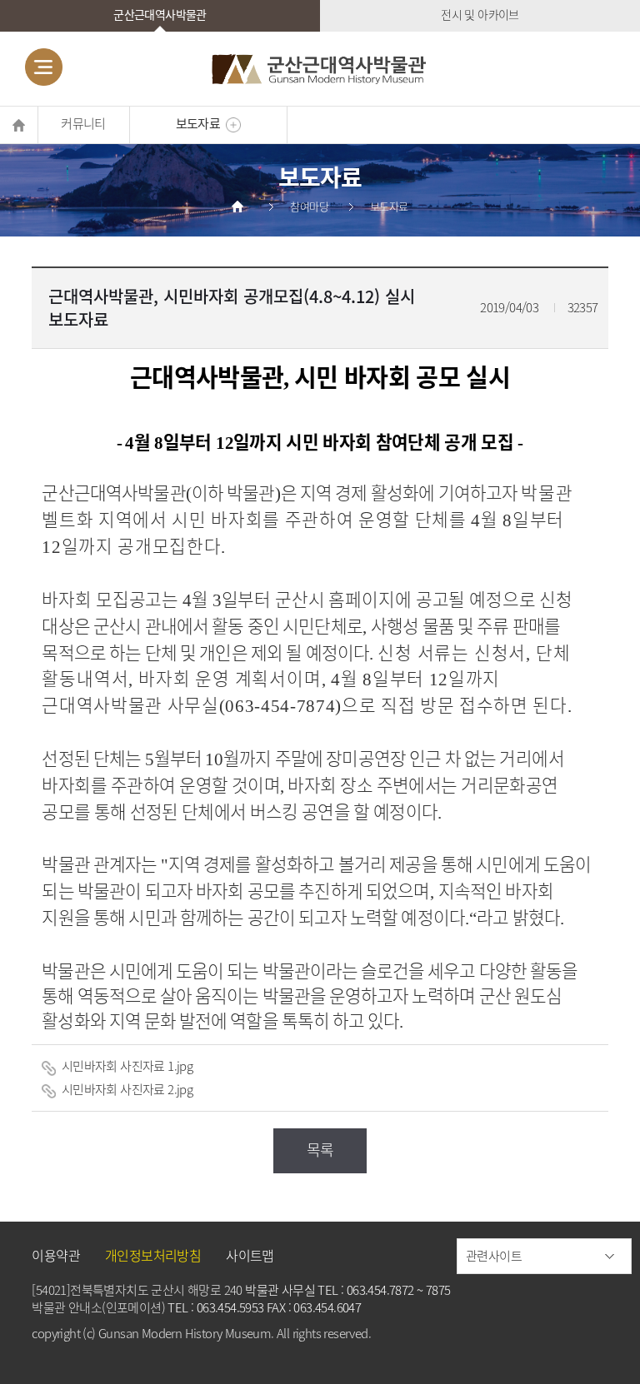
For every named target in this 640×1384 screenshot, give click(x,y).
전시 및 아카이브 (480, 14)
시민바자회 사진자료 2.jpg (125, 1089)
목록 (320, 1149)
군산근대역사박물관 (160, 14)
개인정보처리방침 (153, 1255)
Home (19, 125)
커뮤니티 (83, 123)
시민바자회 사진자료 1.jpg (125, 1066)
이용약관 (56, 1255)
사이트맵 (250, 1255)
